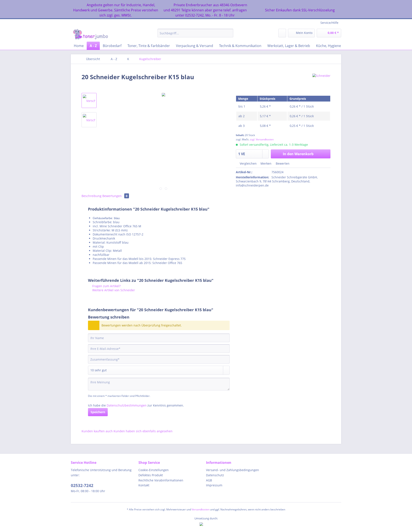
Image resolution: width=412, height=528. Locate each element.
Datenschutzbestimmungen (127, 405)
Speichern (98, 412)
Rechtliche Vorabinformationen (160, 480)
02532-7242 (82, 485)
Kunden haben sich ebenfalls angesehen (143, 431)
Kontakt (143, 485)
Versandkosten (200, 509)
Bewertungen (114, 196)
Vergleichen (248, 163)
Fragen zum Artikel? (106, 286)
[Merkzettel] (282, 33)
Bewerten (282, 163)
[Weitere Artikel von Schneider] (321, 81)
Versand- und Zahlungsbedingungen (232, 470)
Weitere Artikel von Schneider (113, 290)
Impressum (214, 485)
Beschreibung (91, 196)
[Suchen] (229, 33)
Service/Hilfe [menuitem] (329, 23)
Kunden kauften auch (97, 431)
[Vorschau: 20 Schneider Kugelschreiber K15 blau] (89, 100)
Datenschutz (215, 475)
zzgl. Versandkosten (262, 139)
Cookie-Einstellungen (153, 470)
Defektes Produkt (150, 475)
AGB (209, 480)
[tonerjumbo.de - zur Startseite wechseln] (90, 34)
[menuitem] (195, 35)
